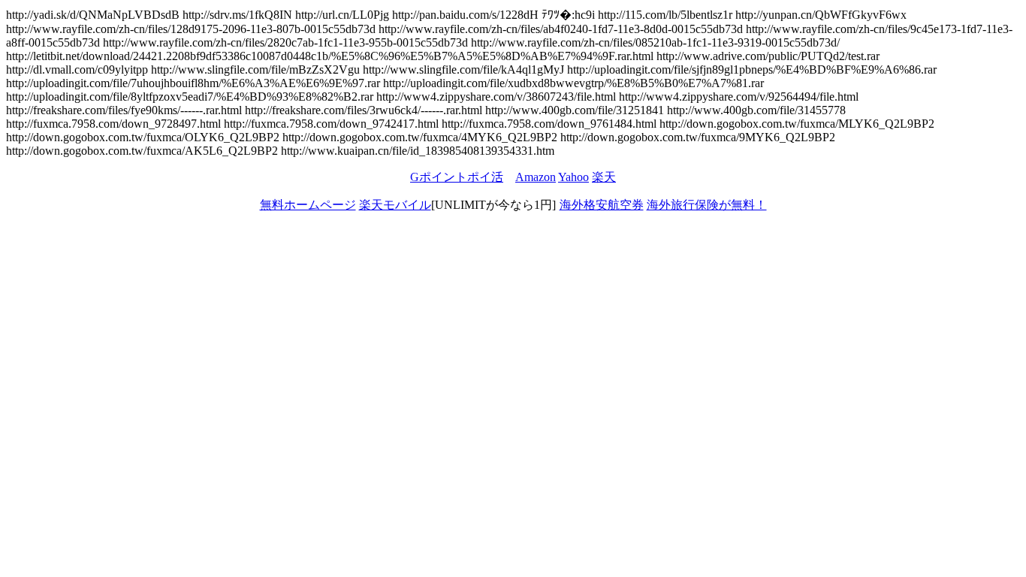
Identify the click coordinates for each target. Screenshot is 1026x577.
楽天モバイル (395, 204)
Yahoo (573, 177)
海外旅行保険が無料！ (707, 204)
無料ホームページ (308, 204)
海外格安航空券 (602, 204)
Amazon (535, 177)
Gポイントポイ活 (456, 177)
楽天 (604, 177)
